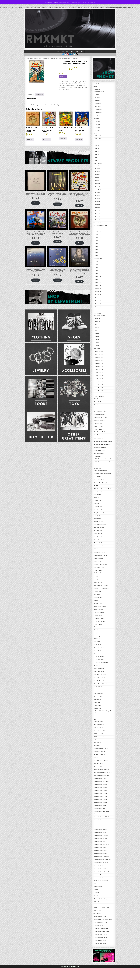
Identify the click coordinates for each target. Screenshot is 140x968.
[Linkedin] (70, 54)
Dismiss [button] (93, 2)
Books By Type (37, 58)
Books (31, 58)
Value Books (66, 85)
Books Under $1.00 (63, 83)
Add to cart (63, 76)
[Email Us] (74, 54)
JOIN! (63, 51)
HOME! (58, 51)
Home (27, 58)
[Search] (77, 54)
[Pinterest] (68, 54)
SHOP (72, 51)
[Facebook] (65, 54)
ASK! (82, 51)
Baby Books (76, 82)
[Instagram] (72, 54)
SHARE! (77, 51)
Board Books (45, 58)
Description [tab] (31, 94)
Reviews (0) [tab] (39, 94)
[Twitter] (63, 54)
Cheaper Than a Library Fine (76, 83)
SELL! (67, 51)
